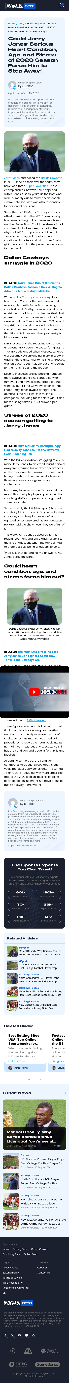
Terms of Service (12, 1278)
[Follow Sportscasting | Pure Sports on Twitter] (12, 1335)
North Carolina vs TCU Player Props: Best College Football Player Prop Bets (40, 1182)
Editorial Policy (11, 1273)
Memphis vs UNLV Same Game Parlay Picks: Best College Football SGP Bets (41, 1202)
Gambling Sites (11, 1254)
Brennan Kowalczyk (31, 1208)
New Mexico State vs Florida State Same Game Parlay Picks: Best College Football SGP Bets (43, 1222)
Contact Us (43, 1273)
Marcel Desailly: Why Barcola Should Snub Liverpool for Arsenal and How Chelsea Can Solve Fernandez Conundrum (30, 1138)
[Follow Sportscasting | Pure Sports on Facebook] (5, 1335)
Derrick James (21, 1068)
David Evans (27, 1167)
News (6, 1249)
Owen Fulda (13, 1146)
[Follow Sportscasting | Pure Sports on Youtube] (19, 1335)
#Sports (25, 1155)
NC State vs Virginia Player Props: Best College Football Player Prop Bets (43, 1162)
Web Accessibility (13, 1283)
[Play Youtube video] (34, 692)
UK (4, 1293)
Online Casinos (39, 1249)
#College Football (30, 1175)
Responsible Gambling (15, 1288)
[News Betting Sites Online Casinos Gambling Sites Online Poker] (62, 5)
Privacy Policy (10, 1268)
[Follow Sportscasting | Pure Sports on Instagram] (26, 1335)
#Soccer (58, 1146)
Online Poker (31, 1254)
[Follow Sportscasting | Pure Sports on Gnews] (33, 1335)
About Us (42, 1268)
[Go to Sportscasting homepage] (20, 6)
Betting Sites (20, 1249)
